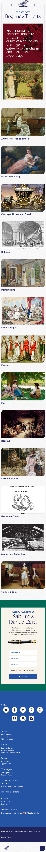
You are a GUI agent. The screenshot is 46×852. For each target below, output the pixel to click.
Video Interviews (7, 741)
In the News (5, 763)
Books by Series (7, 750)
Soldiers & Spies (9, 593)
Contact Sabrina (7, 804)
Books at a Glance (7, 752)
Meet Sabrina (6, 736)
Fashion (5, 367)
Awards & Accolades (8, 739)
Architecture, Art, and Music (15, 140)
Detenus (5, 253)
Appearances (6, 766)
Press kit (4, 806)
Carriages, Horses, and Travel (16, 216)
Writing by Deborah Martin (10, 754)
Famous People (8, 329)
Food (3, 404)
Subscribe (23, 678)
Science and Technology (13, 556)
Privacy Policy (6, 839)
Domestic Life (8, 291)
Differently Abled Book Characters (13, 788)
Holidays (5, 442)
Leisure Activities (9, 480)
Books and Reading (10, 178)
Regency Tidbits (6, 777)
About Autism (6, 786)
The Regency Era (7, 775)
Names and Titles (10, 518)
